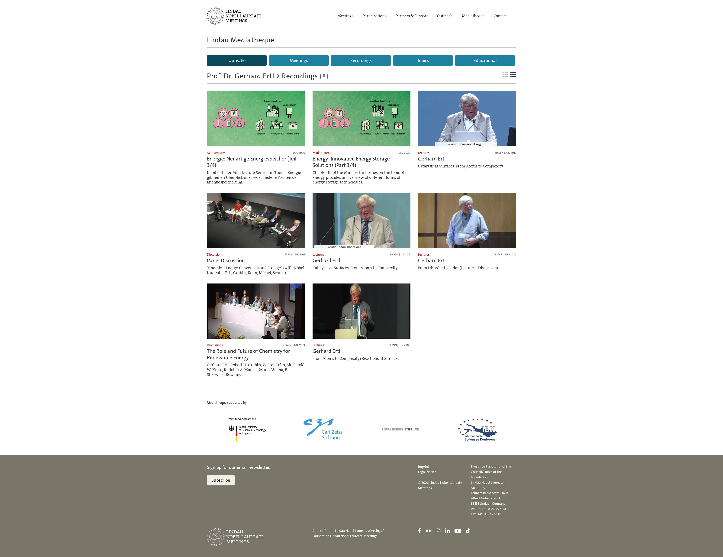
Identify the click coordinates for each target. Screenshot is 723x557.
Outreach (445, 15)
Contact (500, 15)
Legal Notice (427, 472)
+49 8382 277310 (494, 509)
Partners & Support (412, 15)
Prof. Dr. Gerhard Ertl (240, 76)
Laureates (236, 60)
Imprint (423, 466)
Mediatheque (473, 15)
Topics (423, 60)
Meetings (345, 15)
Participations (374, 15)
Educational (485, 60)
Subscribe (220, 480)
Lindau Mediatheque (240, 40)
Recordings (361, 60)
